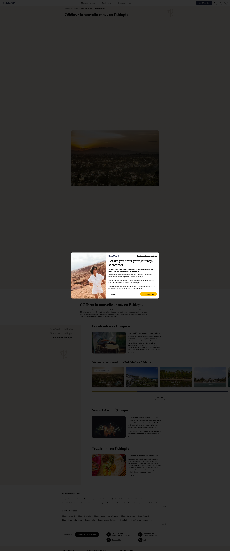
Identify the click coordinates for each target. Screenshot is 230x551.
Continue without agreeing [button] (147, 256)
